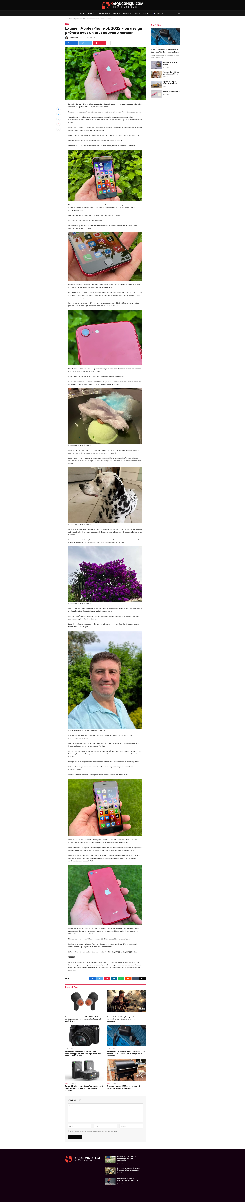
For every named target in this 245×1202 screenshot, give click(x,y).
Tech (136, 13)
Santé (115, 13)
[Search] (179, 13)
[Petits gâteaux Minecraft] (156, 94)
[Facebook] (58, 109)
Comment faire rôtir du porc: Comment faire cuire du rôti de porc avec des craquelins (171, 73)
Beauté (91, 13)
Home (82, 13)
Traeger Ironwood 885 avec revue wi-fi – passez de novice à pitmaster (124, 1087)
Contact (146, 13)
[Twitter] (58, 114)
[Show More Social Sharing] (109, 43)
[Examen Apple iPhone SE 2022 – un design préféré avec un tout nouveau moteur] (105, 73)
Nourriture (103, 13)
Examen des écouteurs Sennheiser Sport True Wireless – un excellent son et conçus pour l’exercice (126, 1054)
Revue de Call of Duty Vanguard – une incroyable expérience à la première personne (123, 1019)
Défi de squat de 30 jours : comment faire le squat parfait (127, 1179)
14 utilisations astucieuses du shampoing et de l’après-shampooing (126, 1158)
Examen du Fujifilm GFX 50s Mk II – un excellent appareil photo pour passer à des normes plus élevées (83, 1054)
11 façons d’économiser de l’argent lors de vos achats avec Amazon (128, 1169)
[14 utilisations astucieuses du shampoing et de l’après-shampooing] (110, 1159)
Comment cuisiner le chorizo (170, 63)
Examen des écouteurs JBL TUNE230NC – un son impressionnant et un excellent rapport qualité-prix (83, 1019)
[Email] (58, 129)
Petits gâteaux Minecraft (171, 91)
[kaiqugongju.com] (122, 5)
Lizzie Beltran (74, 37)
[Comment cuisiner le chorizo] (156, 65)
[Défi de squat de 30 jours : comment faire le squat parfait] (110, 1181)
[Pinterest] (58, 124)
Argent (126, 13)
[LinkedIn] (58, 119)
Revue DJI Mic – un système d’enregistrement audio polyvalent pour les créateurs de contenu (84, 1088)
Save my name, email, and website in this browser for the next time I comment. (93, 1131)
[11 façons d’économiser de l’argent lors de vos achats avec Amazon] (110, 1170)
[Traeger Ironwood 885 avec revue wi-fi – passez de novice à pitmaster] (126, 1070)
